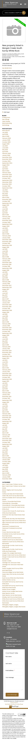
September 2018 (7, 268)
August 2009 (5, 463)
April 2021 (5, 213)
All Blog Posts (6, 117)
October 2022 (6, 186)
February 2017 (6, 301)
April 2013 (5, 389)
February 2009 (6, 475)
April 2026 (5, 134)
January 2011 (5, 437)
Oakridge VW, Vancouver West (11, 563)
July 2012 (4, 404)
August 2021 (5, 205)
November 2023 (7, 176)
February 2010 (6, 458)
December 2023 (7, 174)
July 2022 (5, 190)
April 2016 (5, 320)
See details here (7, 68)
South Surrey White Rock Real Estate (13, 578)
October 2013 (6, 377)
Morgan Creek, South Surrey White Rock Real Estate (13, 57)
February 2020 (6, 236)
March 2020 (5, 234)
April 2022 (5, 195)
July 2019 (4, 249)
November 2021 (6, 199)
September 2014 (7, 356)
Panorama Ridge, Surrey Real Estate (12, 572)
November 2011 (6, 417)
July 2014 (4, 360)
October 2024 (6, 161)
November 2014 (6, 352)
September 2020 (7, 224)
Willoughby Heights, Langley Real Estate (13, 607)
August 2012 (5, 402)
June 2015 (5, 339)
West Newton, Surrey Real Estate (11, 595)
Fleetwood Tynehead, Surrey (10, 526)
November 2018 (6, 264)
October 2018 (6, 266)
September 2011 (6, 421)
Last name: (9, 663)
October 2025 (6, 142)
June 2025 (5, 148)
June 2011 (5, 427)
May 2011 (4, 429)
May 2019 (4, 253)
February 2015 (6, 347)
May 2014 (5, 364)
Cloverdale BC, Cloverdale (10, 503)
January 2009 (6, 477)
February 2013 (6, 393)
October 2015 (6, 331)
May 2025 (5, 150)
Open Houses (6, 121)
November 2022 (7, 184)
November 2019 (6, 241)
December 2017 (6, 285)
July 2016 (4, 314)
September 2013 (7, 379)
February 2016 (6, 324)
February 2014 (6, 370)
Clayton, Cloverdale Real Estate (11, 501)
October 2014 (6, 354)
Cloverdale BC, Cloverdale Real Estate (13, 505)
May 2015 (5, 341)
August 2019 (5, 247)
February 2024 (6, 173)
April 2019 (5, 255)
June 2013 (5, 385)
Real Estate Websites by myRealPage (14, 704)
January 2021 (6, 218)
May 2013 (4, 387)
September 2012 (7, 400)
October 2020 (6, 222)
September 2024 (7, 163)
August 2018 (5, 270)
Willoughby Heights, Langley (10, 605)
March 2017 (5, 299)
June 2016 (5, 316)
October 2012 (6, 398)
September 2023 (7, 180)
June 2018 (5, 274)
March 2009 (5, 473)
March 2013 (5, 391)
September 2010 (7, 444)
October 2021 (6, 201)
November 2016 (6, 306)
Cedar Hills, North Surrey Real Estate (12, 496)
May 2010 (5, 452)
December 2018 (6, 262)
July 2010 (4, 448)
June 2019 (5, 251)
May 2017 (5, 295)
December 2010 (6, 439)
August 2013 (5, 381)
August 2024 (5, 165)
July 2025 (5, 146)
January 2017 (6, 303)
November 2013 (6, 375)
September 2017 (7, 287)
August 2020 (5, 226)
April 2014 (5, 366)
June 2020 (5, 230)
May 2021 (4, 211)
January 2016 (6, 326)
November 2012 (6, 396)
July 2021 (4, 207)
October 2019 (6, 243)
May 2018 (5, 276)
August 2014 (5, 358)
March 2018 (5, 280)
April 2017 (5, 297)
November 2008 (7, 479)
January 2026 (6, 140)
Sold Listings (5, 125)
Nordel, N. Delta (6, 561)
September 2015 (7, 333)
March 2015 (5, 345)
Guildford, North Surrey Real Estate (12, 540)
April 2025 (5, 152)
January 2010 (6, 460)
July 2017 (4, 291)
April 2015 (5, 343)
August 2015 (5, 335)
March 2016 (5, 322)
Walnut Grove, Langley (8, 589)
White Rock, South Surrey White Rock (13, 599)
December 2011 (6, 416)
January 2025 (6, 155)
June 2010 (5, 450)
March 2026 (5, 136)
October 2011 (6, 419)
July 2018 (4, 272)
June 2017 (5, 293)
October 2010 (6, 442)
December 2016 (6, 305)
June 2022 (5, 192)
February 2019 (6, 259)
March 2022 (5, 197)
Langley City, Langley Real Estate (11, 553)
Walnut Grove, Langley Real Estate (12, 591)
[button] (7, 632)
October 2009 (6, 461)
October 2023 (6, 178)
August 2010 (5, 446)
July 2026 (5, 132)
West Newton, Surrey (8, 593)
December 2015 (6, 327)
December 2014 (7, 351)
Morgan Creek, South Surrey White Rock (14, 555)
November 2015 (6, 329)
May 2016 (5, 318)
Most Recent (6, 130)
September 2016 (7, 310)
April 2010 (5, 454)
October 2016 (6, 308)
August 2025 (5, 144)
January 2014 (6, 372)
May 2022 (5, 194)
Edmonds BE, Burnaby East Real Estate (13, 518)
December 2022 (7, 182)
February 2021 (6, 217)
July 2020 (5, 228)
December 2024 (7, 157)
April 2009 (5, 471)
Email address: (10, 670)
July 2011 (4, 425)
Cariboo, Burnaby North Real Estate (12, 494)
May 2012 (4, 408)
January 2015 (6, 349)
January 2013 (6, 394)
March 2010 (5, 456)
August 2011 (5, 423)
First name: (9, 656)
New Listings (5, 119)
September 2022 (7, 188)
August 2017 (5, 289)
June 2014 (5, 362)
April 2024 (5, 169)
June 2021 (5, 209)
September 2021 (7, 203)
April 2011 (4, 431)
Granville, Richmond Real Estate (11, 538)
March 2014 (5, 368)
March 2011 (5, 433)
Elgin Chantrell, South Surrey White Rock (14, 520)
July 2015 (4, 337)
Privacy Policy (14, 702)
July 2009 (5, 465)
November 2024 (7, 159)
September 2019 (7, 245)
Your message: (10, 677)
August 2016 (5, 312)
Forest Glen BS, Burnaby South (11, 532)
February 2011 (6, 435)
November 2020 (7, 220)
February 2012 (6, 414)
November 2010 (6, 440)
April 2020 (5, 232)
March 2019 (5, 257)
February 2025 (6, 153)
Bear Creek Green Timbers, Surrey (12, 484)
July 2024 (5, 167)
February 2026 (6, 138)
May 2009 (5, 469)
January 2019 (6, 261)
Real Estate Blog (7, 123)
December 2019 (6, 239)
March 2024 (5, 171)
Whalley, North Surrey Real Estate (12, 597)
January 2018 (6, 284)
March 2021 (5, 215)
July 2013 (4, 383)
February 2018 (6, 282)
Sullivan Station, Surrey (8, 580)
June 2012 (5, 406)
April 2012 (5, 410)
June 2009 (5, 467)
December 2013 (6, 373)
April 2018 (5, 278)
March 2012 (5, 412)
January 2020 (6, 238)
